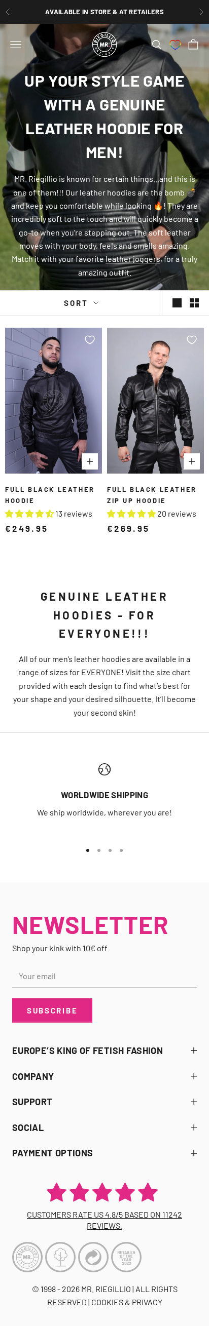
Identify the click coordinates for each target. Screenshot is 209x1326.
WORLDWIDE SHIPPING (104, 795)
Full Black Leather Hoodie (50, 494)
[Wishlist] (175, 45)
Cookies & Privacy (126, 1302)
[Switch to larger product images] (177, 303)
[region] (104, 798)
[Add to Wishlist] (90, 340)
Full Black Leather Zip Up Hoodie (152, 494)
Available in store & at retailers (104, 12)
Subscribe (52, 1010)
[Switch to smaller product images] (194, 303)
